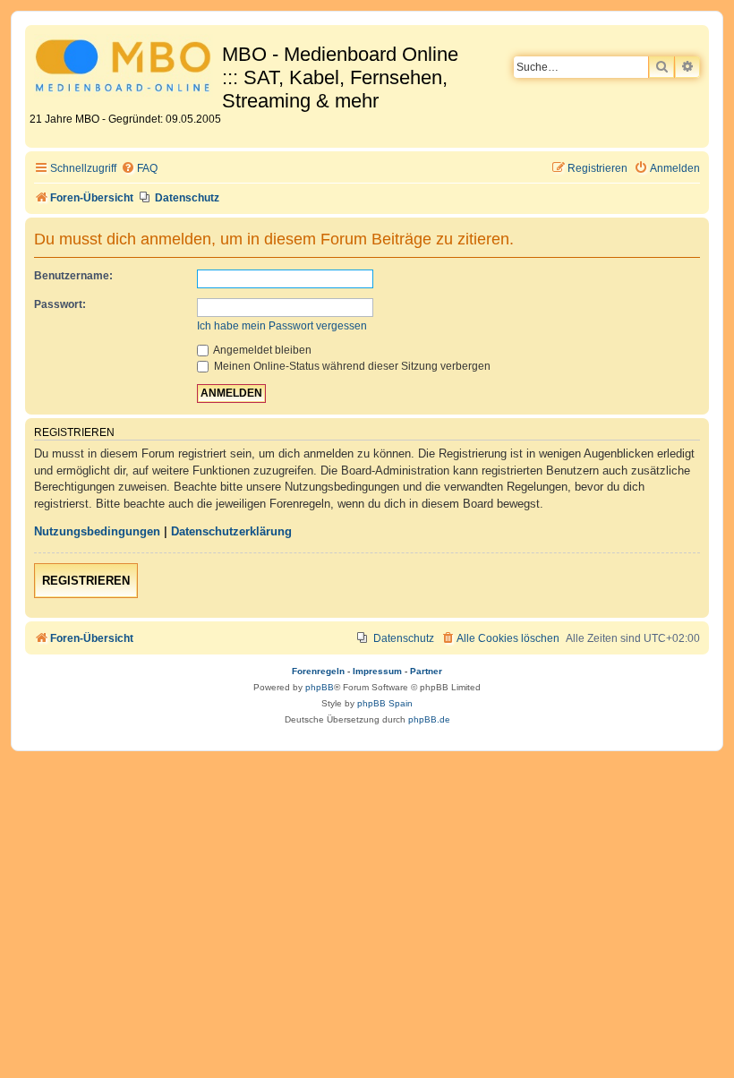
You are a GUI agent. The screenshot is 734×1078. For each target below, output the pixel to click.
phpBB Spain (385, 703)
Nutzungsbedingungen (97, 531)
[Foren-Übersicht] (126, 68)
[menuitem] (139, 169)
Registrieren (86, 580)
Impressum (377, 671)
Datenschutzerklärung (231, 531)
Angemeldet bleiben (261, 350)
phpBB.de (429, 719)
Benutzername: (73, 276)
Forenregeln (318, 671)
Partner (426, 671)
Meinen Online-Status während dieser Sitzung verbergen (351, 366)
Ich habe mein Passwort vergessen (282, 326)
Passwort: (60, 304)
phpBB (319, 687)
